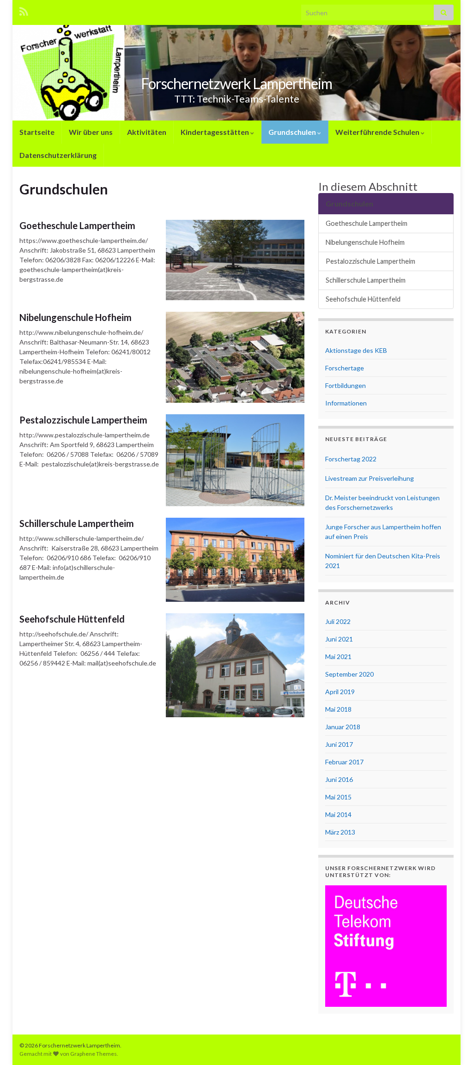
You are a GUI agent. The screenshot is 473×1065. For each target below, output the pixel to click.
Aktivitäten (146, 131)
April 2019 (340, 692)
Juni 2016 (339, 779)
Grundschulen (292, 131)
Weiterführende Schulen (378, 131)
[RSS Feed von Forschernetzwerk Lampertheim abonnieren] (23, 10)
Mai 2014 (338, 814)
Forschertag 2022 (350, 459)
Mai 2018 (338, 709)
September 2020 (349, 674)
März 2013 (340, 832)
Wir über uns (91, 131)
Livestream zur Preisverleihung (369, 478)
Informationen (346, 403)
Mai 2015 (338, 797)
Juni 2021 (339, 639)
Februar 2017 (344, 762)
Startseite (37, 131)
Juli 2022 (338, 621)
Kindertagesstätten (215, 131)
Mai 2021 (338, 656)
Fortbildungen (345, 385)
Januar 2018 (342, 727)
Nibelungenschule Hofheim (75, 317)
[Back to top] (452, 1044)
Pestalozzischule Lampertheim (83, 419)
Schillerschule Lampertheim (76, 523)
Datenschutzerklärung (58, 155)
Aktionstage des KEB (356, 350)
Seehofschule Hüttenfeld (72, 618)
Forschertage (344, 368)
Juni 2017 (339, 744)
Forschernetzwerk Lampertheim (236, 83)
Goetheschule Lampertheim (77, 225)
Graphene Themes (93, 1053)
